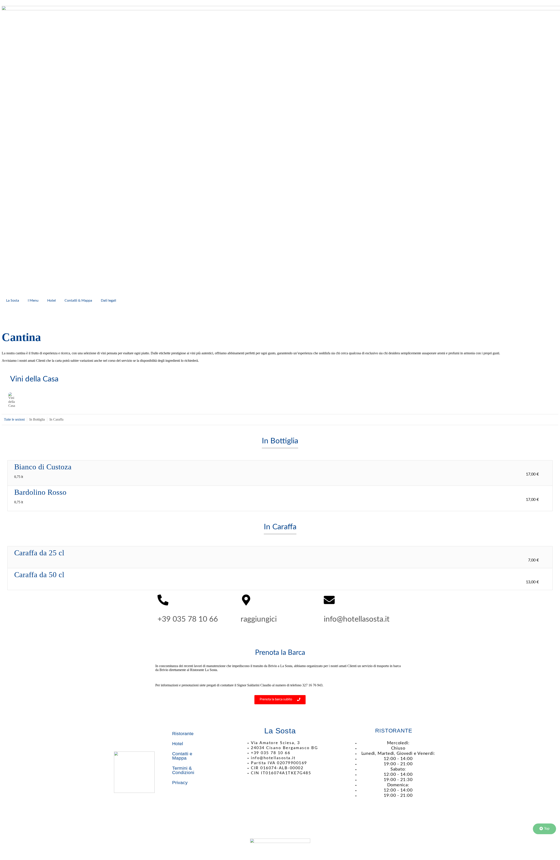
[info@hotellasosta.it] (329, 600)
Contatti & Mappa (78, 300)
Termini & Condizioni (183, 770)
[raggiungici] (246, 600)
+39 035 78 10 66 (188, 619)
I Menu (33, 300)
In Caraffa (56, 419)
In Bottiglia (37, 419)
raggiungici (259, 619)
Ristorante (183, 733)
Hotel (51, 300)
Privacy (180, 782)
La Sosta (12, 300)
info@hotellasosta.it (357, 619)
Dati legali (108, 300)
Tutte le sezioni (14, 419)
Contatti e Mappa (182, 755)
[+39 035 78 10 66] (163, 600)
